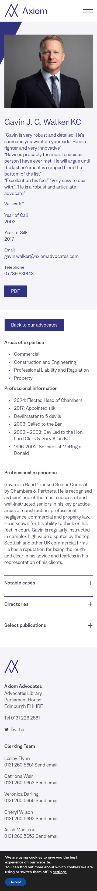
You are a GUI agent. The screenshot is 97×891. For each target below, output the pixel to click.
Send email (45, 765)
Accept (16, 882)
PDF (15, 291)
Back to (34, 325)
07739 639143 (19, 273)
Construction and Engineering (45, 362)
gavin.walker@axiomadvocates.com (41, 256)
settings (60, 872)
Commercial (26, 354)
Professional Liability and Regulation (51, 370)
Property (23, 378)
